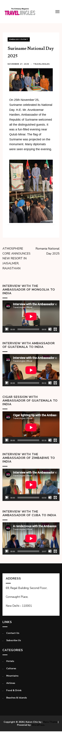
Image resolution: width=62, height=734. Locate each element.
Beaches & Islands (16, 697)
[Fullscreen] (55, 329)
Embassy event (18, 39)
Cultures (11, 668)
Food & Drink (13, 690)
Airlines (10, 683)
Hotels (10, 661)
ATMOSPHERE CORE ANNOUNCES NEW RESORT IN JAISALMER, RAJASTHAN (16, 258)
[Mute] (50, 329)
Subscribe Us (13, 640)
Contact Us (12, 633)
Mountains (12, 675)
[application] (31, 316)
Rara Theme (50, 722)
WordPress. (38, 725)
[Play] (6, 329)
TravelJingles (41, 64)
